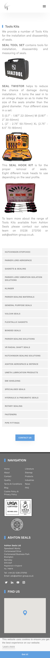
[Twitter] (6, 582)
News (27, 483)
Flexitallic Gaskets (16, 322)
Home (7, 468)
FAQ (27, 487)
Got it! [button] (25, 654)
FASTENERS (11, 414)
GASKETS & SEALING (15, 268)
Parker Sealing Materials (19, 296)
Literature (29, 468)
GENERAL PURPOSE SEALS (18, 305)
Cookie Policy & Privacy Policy (11, 493)
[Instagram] (23, 582)
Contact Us (25, 437)
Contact (7, 476)
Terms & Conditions (13, 483)
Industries (29, 480)
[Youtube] (18, 582)
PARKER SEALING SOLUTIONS (20, 338)
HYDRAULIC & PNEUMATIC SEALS (21, 397)
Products (29, 476)
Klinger (9, 288)
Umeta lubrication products (21, 372)
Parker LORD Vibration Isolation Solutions (23, 278)
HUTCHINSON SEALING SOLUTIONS (23, 355)
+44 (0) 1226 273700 (17, 572)
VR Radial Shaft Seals (17, 347)
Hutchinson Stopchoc (18, 252)
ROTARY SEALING (13, 406)
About (7, 472)
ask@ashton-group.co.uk (22, 575)
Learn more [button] (9, 646)
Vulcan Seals (12, 313)
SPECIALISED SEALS (15, 389)
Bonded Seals (13, 330)
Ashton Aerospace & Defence (21, 364)
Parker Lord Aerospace (18, 260)
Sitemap (28, 472)
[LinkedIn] (12, 582)
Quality (7, 480)
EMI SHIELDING (12, 380)
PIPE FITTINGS (12, 422)
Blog (6, 487)
